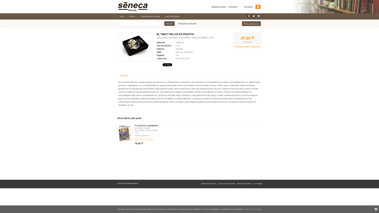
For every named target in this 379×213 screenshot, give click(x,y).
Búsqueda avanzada (187, 24)
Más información (255, 209)
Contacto (233, 7)
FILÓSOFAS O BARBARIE (146, 126)
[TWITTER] (254, 16)
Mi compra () (252, 24)
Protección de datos (208, 183)
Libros (132, 16)
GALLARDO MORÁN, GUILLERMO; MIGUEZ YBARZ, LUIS (185, 37)
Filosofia (179, 49)
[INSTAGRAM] (259, 16)
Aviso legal (258, 183)
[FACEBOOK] (248, 16)
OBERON (180, 42)
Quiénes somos (218, 7)
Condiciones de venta (227, 183)
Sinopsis (124, 75)
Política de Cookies (244, 183)
